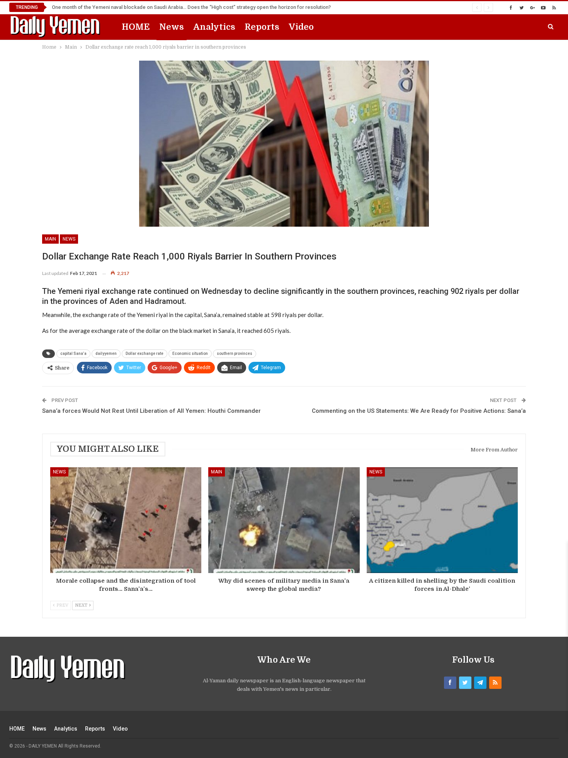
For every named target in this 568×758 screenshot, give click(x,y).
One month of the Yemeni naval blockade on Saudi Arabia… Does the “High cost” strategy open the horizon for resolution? (191, 7)
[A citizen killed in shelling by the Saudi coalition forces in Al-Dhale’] (442, 520)
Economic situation (190, 353)
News (171, 27)
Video (301, 27)
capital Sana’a (73, 353)
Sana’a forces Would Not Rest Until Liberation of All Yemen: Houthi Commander (151, 410)
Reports (262, 27)
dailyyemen (106, 353)
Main (50, 239)
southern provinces (234, 353)
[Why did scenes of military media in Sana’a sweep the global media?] (283, 520)
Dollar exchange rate (144, 353)
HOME (136, 27)
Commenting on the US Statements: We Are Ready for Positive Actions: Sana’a (419, 410)
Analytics (214, 27)
